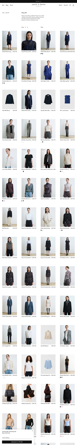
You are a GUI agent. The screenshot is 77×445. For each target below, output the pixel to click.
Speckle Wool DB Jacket (46, 110)
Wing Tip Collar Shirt (26, 228)
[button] (7, 5)
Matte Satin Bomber (45, 228)
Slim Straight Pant (6, 346)
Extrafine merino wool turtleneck (65, 169)
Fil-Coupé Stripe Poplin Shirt (46, 375)
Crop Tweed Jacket (6, 140)
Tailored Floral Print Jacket (27, 287)
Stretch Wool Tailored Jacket (27, 110)
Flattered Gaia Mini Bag (46, 403)
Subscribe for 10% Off (16, 442)
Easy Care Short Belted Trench (46, 257)
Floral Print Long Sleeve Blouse (7, 287)
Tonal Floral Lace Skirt (65, 51)
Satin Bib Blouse (6, 110)
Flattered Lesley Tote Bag (27, 403)
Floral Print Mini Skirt (45, 287)
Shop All (7, 12)
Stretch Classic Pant (64, 140)
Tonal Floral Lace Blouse (27, 51)
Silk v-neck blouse (64, 110)
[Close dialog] (32, 431)
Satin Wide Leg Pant (64, 81)
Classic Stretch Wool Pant (7, 316)
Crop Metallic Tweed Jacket (7, 375)
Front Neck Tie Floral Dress (65, 257)
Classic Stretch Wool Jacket (27, 316)
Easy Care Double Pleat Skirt (27, 257)
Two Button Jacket (64, 346)
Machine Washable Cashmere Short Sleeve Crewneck (46, 140)
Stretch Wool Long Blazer (7, 51)
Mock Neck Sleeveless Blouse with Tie (7, 257)
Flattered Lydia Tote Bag (7, 403)
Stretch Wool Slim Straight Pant (46, 51)
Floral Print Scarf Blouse (65, 287)
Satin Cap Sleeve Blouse (65, 198)
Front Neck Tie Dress (26, 81)
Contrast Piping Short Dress (46, 316)
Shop (3, 12)
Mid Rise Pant (5, 228)
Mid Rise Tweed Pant (26, 140)
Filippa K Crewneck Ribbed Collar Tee (27, 377)
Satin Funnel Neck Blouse (46, 198)
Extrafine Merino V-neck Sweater (7, 81)
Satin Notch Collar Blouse (46, 81)
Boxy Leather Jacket (45, 169)
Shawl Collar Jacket (64, 316)
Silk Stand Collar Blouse (27, 346)
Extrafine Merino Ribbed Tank (46, 434)
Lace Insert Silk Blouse (7, 169)
